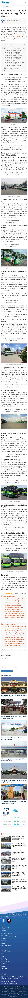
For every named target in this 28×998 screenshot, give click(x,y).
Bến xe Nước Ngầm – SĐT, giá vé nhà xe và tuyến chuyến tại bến (18, 852)
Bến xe (8, 6)
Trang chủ (3, 6)
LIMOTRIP (4, 966)
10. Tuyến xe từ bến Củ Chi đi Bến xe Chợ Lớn (13, 66)
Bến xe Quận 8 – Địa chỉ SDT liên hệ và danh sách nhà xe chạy (19, 881)
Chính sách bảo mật (6, 933)
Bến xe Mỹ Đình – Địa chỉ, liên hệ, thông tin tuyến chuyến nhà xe (18, 838)
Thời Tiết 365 (4, 964)
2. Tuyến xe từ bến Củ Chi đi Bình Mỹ (12, 52)
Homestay (4, 959)
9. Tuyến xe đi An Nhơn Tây (10, 64)
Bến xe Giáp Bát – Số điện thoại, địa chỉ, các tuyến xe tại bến (19, 845)
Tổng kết (4, 70)
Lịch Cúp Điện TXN (6, 945)
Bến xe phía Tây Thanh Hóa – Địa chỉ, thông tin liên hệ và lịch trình (13, 802)
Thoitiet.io (4, 968)
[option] (14, 688)
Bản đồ (15, 978)
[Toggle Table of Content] (23, 45)
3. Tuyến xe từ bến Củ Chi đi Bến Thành (13, 54)
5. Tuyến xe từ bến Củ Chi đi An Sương (13, 57)
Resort (3, 954)
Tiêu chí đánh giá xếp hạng (8, 936)
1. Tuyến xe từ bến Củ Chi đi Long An (12, 50)
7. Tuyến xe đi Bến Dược (9, 60)
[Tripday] (5, 2)
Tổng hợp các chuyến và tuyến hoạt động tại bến (13, 48)
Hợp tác (3, 941)
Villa (2, 956)
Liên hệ (3, 943)
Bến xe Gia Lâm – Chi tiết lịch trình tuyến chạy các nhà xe (18, 859)
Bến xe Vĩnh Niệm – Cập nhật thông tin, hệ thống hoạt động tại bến (18, 874)
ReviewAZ (4, 938)
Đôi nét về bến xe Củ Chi (8, 47)
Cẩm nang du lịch (6, 961)
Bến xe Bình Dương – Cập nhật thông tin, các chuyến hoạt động (19, 888)
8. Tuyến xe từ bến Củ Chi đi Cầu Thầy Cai (14, 62)
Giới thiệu (4, 931)
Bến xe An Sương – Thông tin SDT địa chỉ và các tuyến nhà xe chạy (19, 867)
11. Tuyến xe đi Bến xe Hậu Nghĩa (12, 68)
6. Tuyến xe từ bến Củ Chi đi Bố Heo (12, 59)
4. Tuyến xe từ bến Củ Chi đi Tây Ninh (13, 55)
